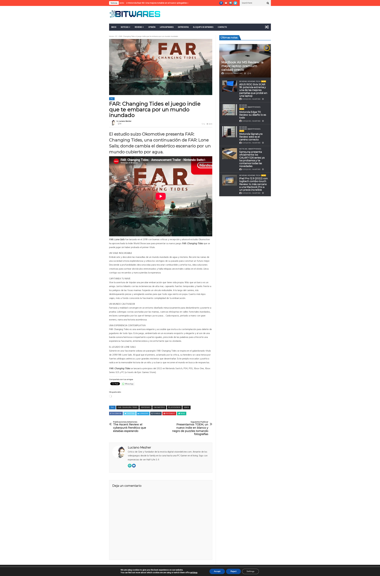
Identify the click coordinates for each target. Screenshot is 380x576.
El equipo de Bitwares (203, 27)
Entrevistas (183, 27)
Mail (182, 413)
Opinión (151, 27)
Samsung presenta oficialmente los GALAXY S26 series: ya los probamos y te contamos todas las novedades (252, 159)
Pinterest (170, 413)
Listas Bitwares (167, 27)
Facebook (117, 413)
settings (193, 572)
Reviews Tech (254, 81)
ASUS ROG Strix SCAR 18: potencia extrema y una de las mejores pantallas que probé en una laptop (253, 90)
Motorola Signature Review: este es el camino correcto (251, 137)
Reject (233, 571)
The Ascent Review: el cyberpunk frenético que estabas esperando (129, 427)
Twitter (130, 413)
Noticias (124, 27)
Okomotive (159, 407)
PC (116, 36)
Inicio (113, 27)
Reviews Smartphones (249, 107)
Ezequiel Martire (234, 73)
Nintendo (145, 407)
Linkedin (144, 413)
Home (111, 36)
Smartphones (254, 149)
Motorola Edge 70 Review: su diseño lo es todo (252, 115)
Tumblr (156, 413)
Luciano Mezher (125, 121)
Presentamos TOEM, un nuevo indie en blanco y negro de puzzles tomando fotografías (190, 428)
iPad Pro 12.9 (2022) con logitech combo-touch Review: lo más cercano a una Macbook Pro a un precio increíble (253, 184)
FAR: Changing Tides (127, 407)
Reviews (138, 27)
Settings (250, 571)
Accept (217, 571)
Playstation (174, 407)
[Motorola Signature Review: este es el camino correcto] (229, 131)
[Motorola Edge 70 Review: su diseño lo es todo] (229, 109)
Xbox (186, 407)
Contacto (222, 27)
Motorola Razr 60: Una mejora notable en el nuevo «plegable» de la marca (137, 3)
